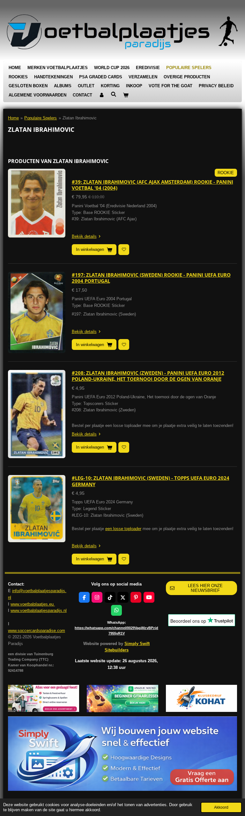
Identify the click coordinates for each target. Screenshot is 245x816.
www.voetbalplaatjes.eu (33, 604)
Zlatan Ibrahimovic (80, 118)
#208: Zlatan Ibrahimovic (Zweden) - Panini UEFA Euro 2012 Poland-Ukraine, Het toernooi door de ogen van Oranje (148, 376)
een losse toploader (123, 528)
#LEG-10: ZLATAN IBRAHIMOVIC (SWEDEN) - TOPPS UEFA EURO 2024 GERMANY (150, 481)
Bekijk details (84, 236)
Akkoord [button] (221, 807)
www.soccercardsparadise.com (36, 630)
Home (13, 118)
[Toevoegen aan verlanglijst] (123, 249)
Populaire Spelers (40, 118)
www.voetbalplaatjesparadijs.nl (39, 610)
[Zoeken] (114, 94)
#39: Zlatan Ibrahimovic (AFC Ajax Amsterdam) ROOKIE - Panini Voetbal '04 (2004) (152, 185)
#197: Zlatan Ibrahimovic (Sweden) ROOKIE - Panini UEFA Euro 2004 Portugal (151, 278)
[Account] (101, 95)
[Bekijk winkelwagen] (126, 95)
